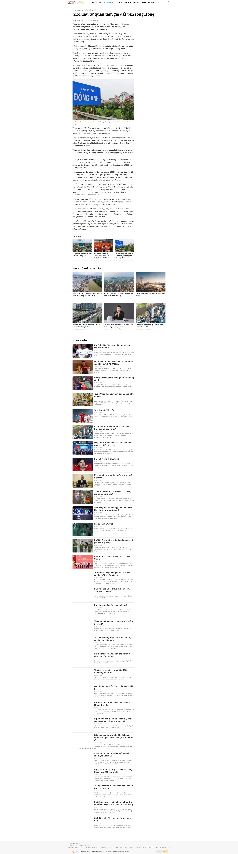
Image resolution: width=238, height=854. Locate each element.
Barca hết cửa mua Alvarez (106, 459)
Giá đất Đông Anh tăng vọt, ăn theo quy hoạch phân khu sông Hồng (124, 256)
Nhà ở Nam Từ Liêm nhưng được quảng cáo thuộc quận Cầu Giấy (102, 256)
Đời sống (136, 2)
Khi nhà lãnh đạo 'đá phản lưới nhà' (110, 605)
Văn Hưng (76, 20)
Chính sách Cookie (119, 851)
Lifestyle (143, 2)
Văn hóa (119, 2)
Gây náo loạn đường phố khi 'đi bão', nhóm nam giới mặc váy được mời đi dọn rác (113, 737)
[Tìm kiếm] (168, 2)
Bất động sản (91, 10)
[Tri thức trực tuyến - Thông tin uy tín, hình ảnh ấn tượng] (76, 2)
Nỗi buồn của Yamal (103, 524)
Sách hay (102, 2)
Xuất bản (94, 2)
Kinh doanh (110, 2)
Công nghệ (127, 2)
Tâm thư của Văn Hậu (104, 410)
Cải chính (151, 2)
